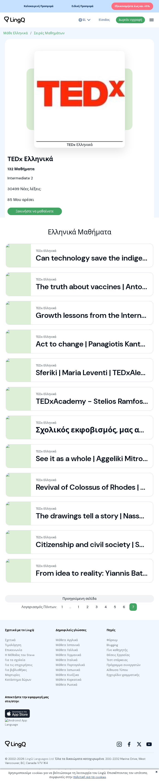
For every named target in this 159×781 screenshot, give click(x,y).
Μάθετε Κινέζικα (67, 675)
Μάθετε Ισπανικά (68, 645)
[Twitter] (139, 744)
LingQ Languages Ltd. (39, 759)
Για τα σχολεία (15, 660)
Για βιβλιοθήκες (16, 670)
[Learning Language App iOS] (17, 713)
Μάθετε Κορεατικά (68, 680)
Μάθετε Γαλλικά (67, 650)
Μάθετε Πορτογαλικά (70, 665)
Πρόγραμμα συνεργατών (124, 665)
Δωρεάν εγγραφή (130, 20)
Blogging (112, 645)
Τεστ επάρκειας (117, 660)
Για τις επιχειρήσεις (19, 665)
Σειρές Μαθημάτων (49, 33)
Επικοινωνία (13, 650)
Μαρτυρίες (12, 675)
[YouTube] (149, 744)
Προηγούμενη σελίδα (79, 598)
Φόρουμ (112, 640)
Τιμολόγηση (13, 645)
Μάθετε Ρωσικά (66, 685)
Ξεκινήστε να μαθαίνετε (35, 211)
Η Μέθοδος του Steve (20, 655)
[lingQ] (14, 20)
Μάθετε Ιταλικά (66, 660)
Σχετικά (10, 640)
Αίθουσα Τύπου (117, 670)
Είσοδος (104, 20)
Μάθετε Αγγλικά (67, 640)
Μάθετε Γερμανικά (68, 655)
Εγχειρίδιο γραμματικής (123, 675)
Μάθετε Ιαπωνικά (68, 670)
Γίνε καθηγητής (117, 650)
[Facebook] (129, 744)
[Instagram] (119, 744)
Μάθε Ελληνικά (15, 33)
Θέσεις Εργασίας (118, 655)
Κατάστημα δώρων (18, 680)
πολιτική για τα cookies (89, 777)
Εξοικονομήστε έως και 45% (132, 6)
